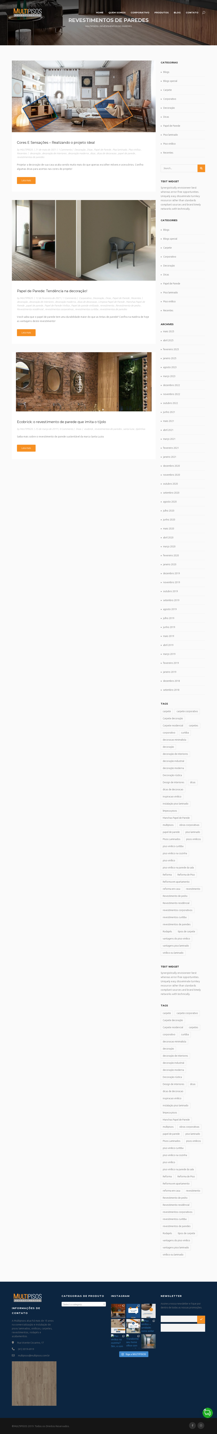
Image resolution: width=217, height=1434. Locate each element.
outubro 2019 (170, 591)
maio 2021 (168, 421)
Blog (177, 12)
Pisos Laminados (171, 839)
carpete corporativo (187, 711)
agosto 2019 (170, 609)
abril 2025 (168, 340)
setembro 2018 (171, 690)
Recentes (22, 153)
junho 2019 (169, 627)
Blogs (166, 72)
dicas (92, 153)
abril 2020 (168, 537)
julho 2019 (168, 618)
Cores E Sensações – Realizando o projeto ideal (56, 143)
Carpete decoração (173, 718)
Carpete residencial (173, 725)
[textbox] (84, 1304)
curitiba (185, 732)
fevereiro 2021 (171, 448)
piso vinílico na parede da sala (178, 867)
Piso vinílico (134, 149)
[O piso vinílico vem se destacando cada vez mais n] (118, 1326)
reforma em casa (171, 889)
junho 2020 (169, 519)
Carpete (167, 90)
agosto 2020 (170, 501)
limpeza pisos (170, 810)
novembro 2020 (171, 474)
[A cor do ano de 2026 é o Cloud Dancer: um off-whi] (133, 1311)
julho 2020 (168, 510)
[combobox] (84, 1304)
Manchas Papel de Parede (176, 818)
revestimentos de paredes (30, 157)
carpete (167, 711)
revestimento (107, 305)
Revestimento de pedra (128, 305)
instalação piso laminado (175, 803)
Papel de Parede (102, 149)
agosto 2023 (170, 367)
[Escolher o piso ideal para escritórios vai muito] (118, 1311)
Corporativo (140, 12)
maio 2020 (168, 528)
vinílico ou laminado (173, 952)
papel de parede (126, 153)
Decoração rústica (172, 775)
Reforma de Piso (186, 874)
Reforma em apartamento (176, 881)
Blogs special (170, 81)
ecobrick (88, 429)
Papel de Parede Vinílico (57, 305)
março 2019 (169, 654)
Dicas (89, 149)
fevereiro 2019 (171, 663)
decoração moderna (78, 153)
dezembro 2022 (171, 385)
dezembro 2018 (171, 681)
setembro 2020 (171, 492)
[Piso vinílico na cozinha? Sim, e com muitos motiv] (118, 1341)
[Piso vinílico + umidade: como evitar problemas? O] (148, 1326)
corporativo (169, 732)
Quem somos (117, 12)
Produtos (161, 12)
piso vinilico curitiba (173, 846)
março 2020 (169, 546)
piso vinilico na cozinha (175, 853)
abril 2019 (168, 645)
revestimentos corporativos (59, 309)
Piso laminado (120, 149)
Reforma (167, 874)
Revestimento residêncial (30, 309)
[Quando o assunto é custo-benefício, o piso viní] (148, 1311)
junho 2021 (169, 412)
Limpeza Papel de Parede (111, 301)
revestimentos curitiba (86, 309)
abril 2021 (168, 430)
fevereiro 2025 (171, 349)
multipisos (168, 825)
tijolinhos (140, 429)
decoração (35, 153)
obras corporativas (189, 825)
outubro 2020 (170, 483)
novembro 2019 (171, 582)
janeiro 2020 (169, 564)
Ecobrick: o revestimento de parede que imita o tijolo (61, 422)
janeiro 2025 (169, 358)
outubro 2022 (170, 403)
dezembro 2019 (171, 573)
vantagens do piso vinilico (176, 938)
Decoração (79, 149)
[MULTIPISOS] (27, 12)
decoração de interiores (54, 153)
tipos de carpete (186, 931)
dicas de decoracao (106, 153)
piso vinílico (169, 860)
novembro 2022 (171, 394)
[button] (208, 1413)
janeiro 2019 (169, 672)
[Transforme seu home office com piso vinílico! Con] (133, 1341)
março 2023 (169, 376)
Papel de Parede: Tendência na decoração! (52, 291)
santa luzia (128, 429)
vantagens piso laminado (176, 945)
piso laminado (192, 832)
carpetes (193, 725)
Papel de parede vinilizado (84, 305)
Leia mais (26, 180)
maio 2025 (168, 331)
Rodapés (167, 931)
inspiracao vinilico (172, 796)
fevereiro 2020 (171, 555)
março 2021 (169, 439)
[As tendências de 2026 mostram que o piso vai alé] (133, 1326)
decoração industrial (173, 761)
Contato (192, 12)
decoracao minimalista (174, 739)
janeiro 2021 (169, 457)
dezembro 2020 (171, 465)
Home (99, 12)
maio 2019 (168, 636)
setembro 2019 (171, 600)
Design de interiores (173, 782)
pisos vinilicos (193, 839)
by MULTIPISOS (25, 149)
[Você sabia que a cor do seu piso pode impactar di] (148, 1341)
